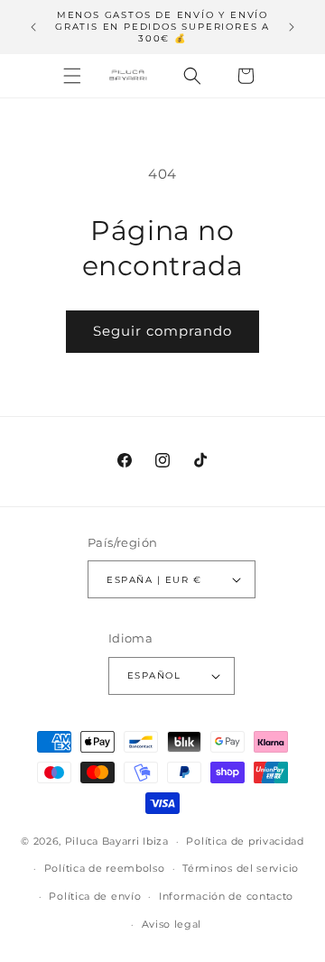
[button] (72, 76)
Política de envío (95, 896)
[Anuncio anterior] (33, 27)
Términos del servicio (240, 868)
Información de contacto (226, 896)
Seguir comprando (162, 330)
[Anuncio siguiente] (291, 27)
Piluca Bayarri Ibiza (117, 841)
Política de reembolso (104, 868)
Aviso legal (172, 924)
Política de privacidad (244, 841)
